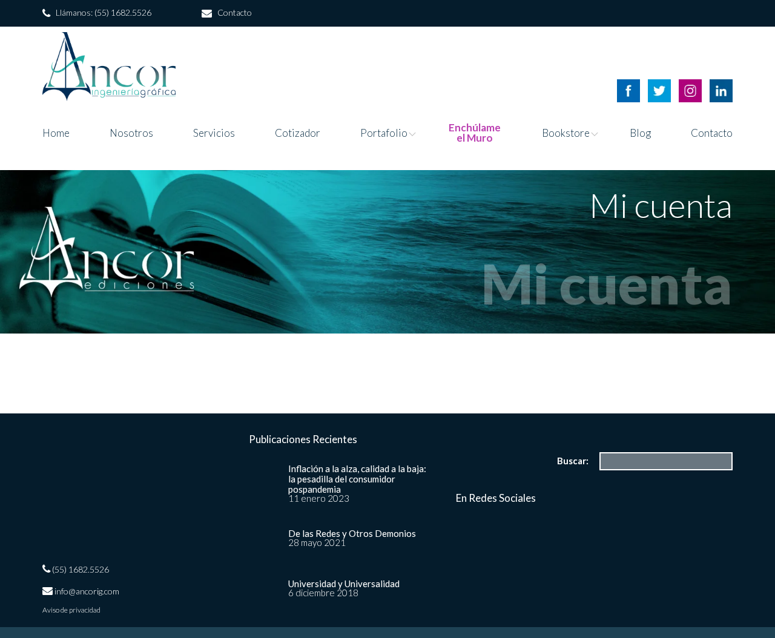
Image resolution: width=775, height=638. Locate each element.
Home (56, 133)
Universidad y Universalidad (344, 583)
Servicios (214, 133)
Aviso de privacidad (71, 610)
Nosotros (131, 133)
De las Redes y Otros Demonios (352, 533)
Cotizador (297, 133)
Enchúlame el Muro (475, 132)
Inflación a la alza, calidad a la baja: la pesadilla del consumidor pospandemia (357, 479)
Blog (640, 133)
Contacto (712, 133)
